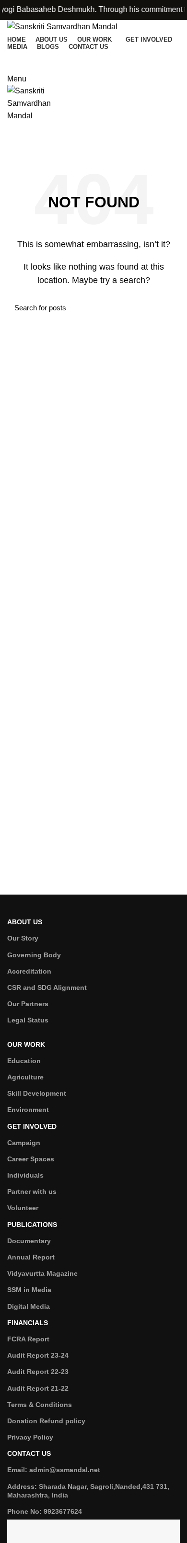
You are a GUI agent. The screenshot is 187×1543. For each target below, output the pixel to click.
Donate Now (93, 59)
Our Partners (27, 1004)
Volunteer (22, 1208)
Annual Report (31, 1257)
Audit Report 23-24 (38, 1355)
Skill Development (36, 1093)
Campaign (23, 1142)
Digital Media (28, 1306)
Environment (28, 1109)
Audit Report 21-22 (38, 1388)
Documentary (29, 1241)
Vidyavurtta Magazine (42, 1273)
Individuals (25, 1175)
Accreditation (29, 971)
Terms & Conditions (39, 1404)
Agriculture (25, 1077)
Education (24, 1061)
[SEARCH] (167, 308)
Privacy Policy (30, 1437)
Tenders (93, 142)
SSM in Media (29, 1289)
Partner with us (32, 1191)
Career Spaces (30, 1159)
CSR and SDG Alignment (47, 987)
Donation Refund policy (46, 1421)
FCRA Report (28, 1339)
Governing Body (34, 955)
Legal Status (27, 1020)
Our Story (22, 938)
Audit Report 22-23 (38, 1371)
